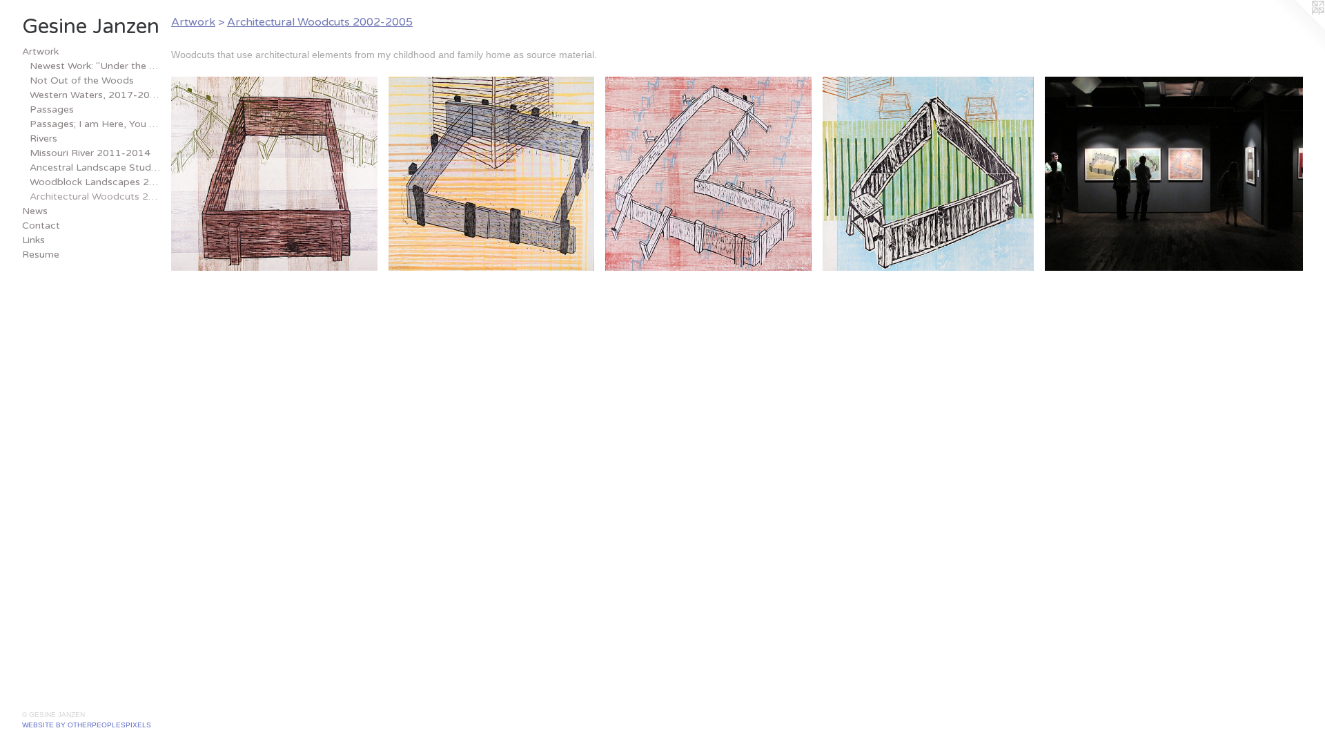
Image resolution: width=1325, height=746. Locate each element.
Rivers (43, 138)
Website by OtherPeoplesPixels (86, 725)
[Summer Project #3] (708, 174)
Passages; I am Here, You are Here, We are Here (95, 124)
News (35, 211)
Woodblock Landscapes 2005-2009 (95, 182)
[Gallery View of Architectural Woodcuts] (1174, 174)
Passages (52, 109)
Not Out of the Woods (82, 80)
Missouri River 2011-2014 (90, 153)
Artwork (40, 51)
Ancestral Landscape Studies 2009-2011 (95, 167)
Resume (40, 254)
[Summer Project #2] (491, 174)
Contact (41, 225)
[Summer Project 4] (928, 174)
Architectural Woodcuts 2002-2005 (95, 196)
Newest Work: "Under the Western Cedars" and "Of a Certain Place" (95, 66)
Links (33, 240)
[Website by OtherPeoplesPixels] (1297, 27)
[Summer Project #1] (274, 174)
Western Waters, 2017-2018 (95, 95)
